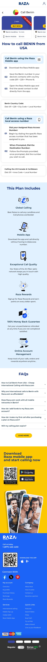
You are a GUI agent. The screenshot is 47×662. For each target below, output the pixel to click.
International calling (10, 608)
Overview (6, 586)
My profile (6, 590)
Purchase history (9, 593)
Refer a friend (30, 624)
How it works (29, 590)
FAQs (27, 615)
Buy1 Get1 (28, 618)
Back (3, 13)
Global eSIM (7, 615)
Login (44, 4)
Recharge (6, 596)
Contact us (29, 593)
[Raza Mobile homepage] (24, 3)
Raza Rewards (8, 599)
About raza (29, 586)
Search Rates (29, 612)
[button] (23, 384)
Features (28, 608)
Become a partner (31, 596)
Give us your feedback (33, 627)
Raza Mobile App (9, 618)
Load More (23, 435)
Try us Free (29, 621)
